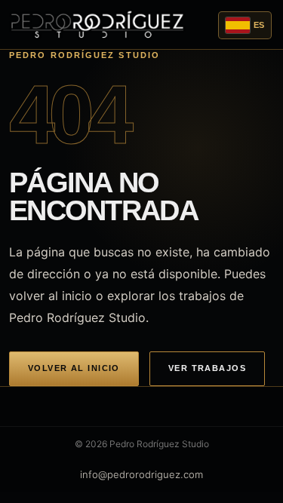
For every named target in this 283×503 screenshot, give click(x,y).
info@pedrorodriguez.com (141, 474)
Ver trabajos (207, 368)
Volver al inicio (74, 368)
